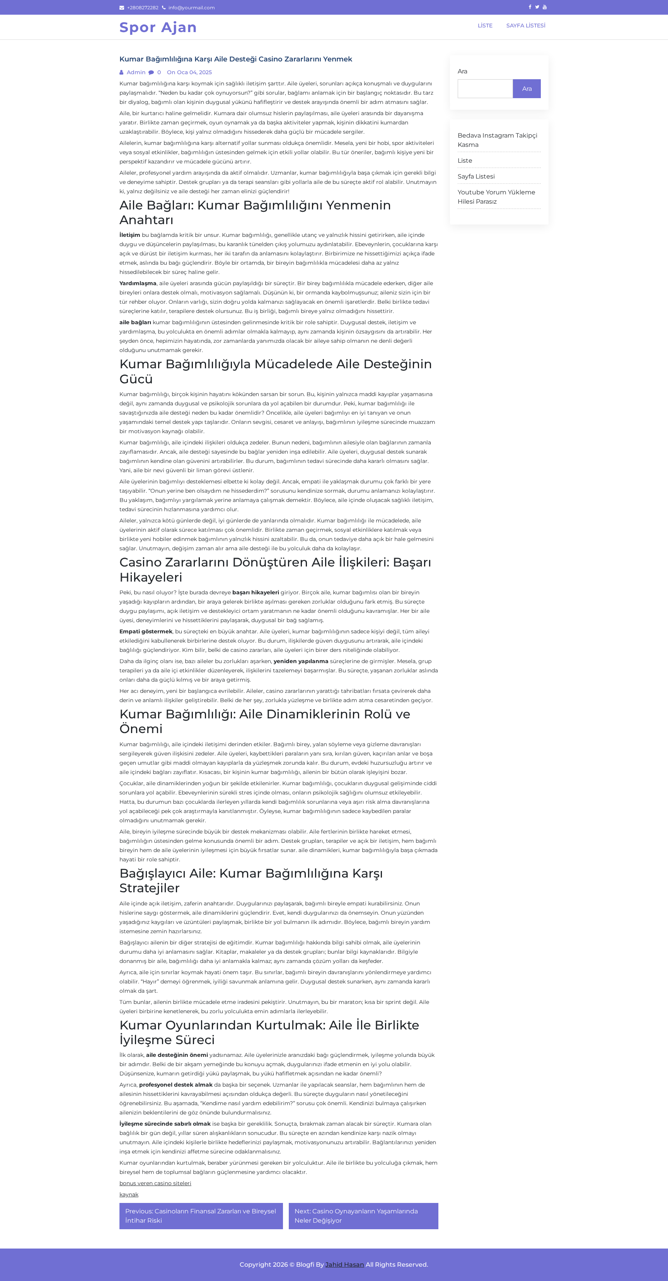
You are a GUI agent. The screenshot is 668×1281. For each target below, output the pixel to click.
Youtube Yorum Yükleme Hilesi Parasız (496, 197)
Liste (465, 160)
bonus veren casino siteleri (155, 1183)
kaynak (128, 1194)
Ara (462, 71)
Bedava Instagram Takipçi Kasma (497, 140)
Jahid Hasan (344, 1264)
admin (135, 72)
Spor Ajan (158, 27)
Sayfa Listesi (476, 176)
